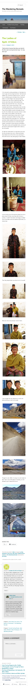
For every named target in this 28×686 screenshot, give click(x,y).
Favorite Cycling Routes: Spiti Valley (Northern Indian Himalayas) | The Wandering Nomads (13, 629)
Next (24, 32)
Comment (18, 655)
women (3, 555)
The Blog (22, 24)
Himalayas (4, 553)
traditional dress (21, 553)
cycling (21, 552)
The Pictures (12, 27)
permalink (4, 556)
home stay (9, 553)
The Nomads (5, 27)
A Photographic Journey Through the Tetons (13, 667)
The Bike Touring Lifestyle (12, 24)
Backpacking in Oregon (7, 668)
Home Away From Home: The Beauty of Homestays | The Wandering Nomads (13, 623)
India (14, 552)
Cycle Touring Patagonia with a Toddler (11, 665)
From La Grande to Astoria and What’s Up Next (13, 673)
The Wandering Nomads (12, 9)
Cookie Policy (8, 680)
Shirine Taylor (12, 595)
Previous (19, 32)
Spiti (16, 553)
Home (3, 24)
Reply (6, 590)
